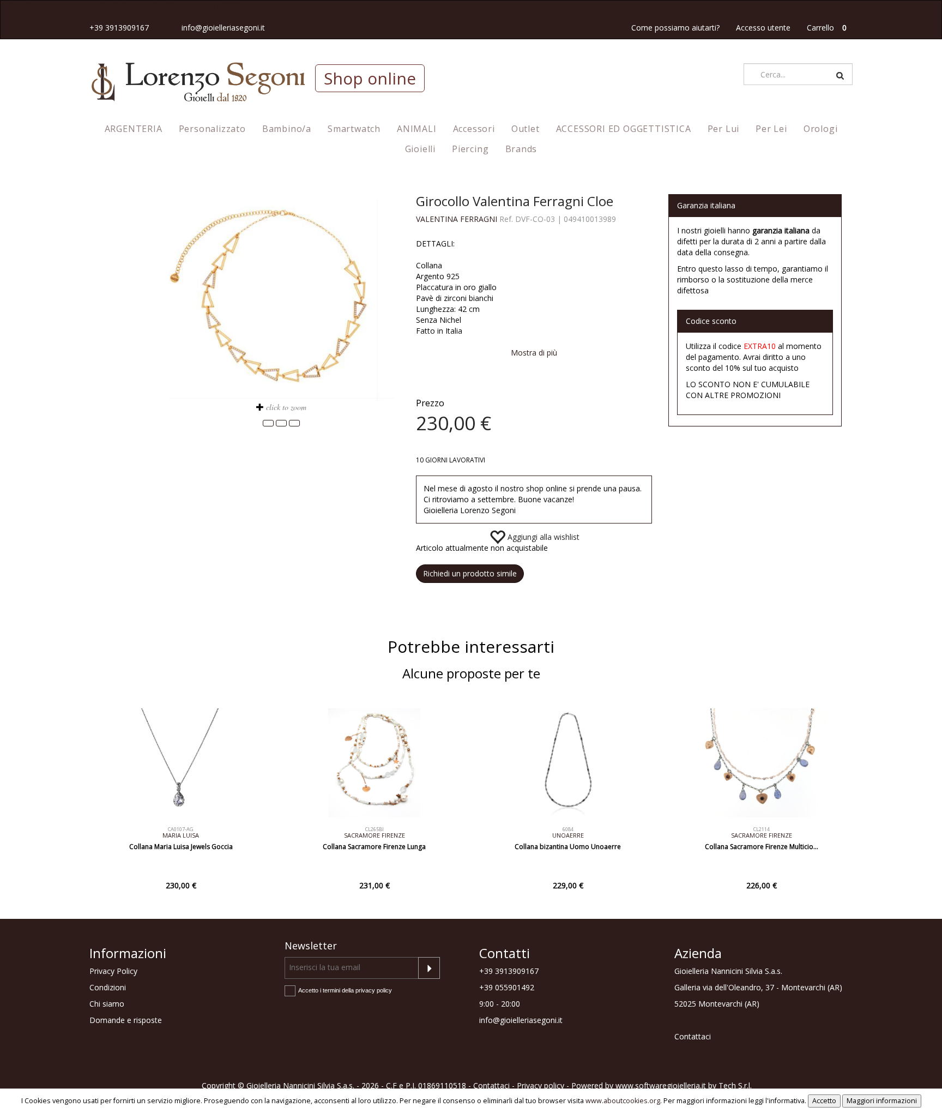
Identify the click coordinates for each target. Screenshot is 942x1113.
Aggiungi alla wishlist (542, 537)
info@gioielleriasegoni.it (223, 27)
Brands (521, 149)
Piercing (470, 149)
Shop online (370, 78)
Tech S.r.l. (735, 1085)
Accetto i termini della (345, 990)
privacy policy (373, 990)
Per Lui (724, 129)
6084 (568, 829)
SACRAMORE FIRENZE (374, 835)
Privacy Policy (113, 971)
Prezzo (430, 402)
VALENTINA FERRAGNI (456, 219)
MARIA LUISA (180, 835)
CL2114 (761, 829)
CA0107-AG (181, 829)
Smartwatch (354, 129)
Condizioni (107, 987)
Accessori (474, 129)
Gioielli (420, 149)
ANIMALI (417, 129)
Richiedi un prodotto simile (470, 573)
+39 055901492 (506, 987)
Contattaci (692, 1036)
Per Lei (771, 129)
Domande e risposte (125, 1020)
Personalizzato (212, 129)
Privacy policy (540, 1085)
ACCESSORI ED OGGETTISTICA (623, 129)
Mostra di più (534, 352)
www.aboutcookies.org (622, 1100)
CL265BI (374, 829)
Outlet (525, 129)
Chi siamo (106, 1003)
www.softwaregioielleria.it (660, 1085)
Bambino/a (286, 129)
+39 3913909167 (119, 27)
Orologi (821, 129)
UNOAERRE (568, 835)
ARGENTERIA (133, 129)
